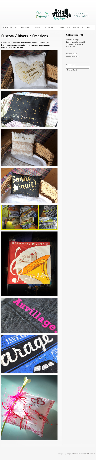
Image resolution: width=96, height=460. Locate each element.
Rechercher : (71, 65)
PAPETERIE (49, 27)
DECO (61, 27)
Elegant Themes (72, 454)
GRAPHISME (72, 27)
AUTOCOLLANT (22, 27)
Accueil (7, 27)
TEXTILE (37, 27)
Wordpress (91, 454)
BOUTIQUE (87, 27)
